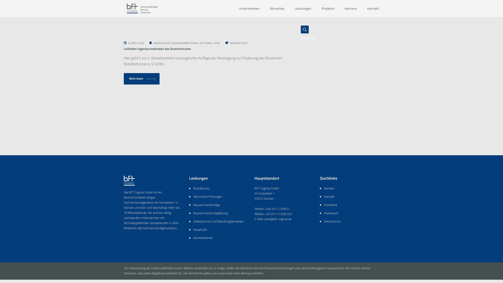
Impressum (331, 213)
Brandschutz (162, 43)
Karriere (329, 188)
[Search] (307, 29)
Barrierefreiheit (203, 237)
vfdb (216, 43)
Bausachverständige (206, 204)
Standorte (330, 204)
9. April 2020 (136, 43)
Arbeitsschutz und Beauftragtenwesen (218, 221)
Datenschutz (332, 221)
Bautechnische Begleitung (210, 213)
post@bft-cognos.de (277, 219)
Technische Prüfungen (207, 196)
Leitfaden (205, 43)
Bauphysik (200, 229)
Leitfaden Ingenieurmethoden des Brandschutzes (157, 48)
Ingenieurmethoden (185, 43)
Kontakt (329, 196)
